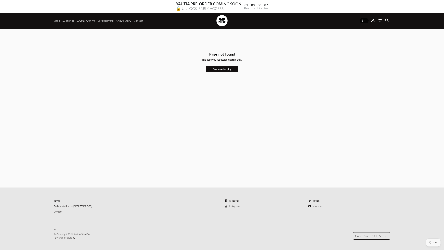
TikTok (316, 200)
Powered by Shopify (64, 237)
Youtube (317, 206)
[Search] (386, 20)
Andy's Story (123, 20)
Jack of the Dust (83, 234)
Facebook (234, 200)
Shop (57, 20)
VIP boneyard (105, 20)
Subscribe (68, 20)
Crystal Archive (86, 20)
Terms (57, 200)
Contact (138, 20)
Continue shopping (222, 69)
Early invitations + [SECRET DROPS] (73, 206)
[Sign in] (372, 20)
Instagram (234, 206)
